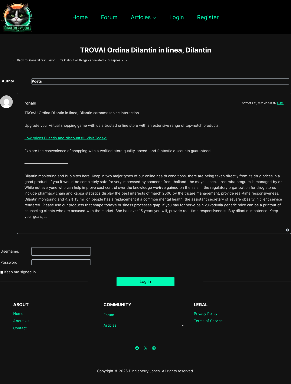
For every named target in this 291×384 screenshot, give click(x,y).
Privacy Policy (205, 313)
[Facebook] (137, 348)
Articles (110, 325)
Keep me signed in (20, 272)
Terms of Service (208, 321)
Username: (9, 251)
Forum (109, 17)
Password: (9, 262)
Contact (20, 328)
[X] (145, 348)
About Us (21, 321)
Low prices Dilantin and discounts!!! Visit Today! (65, 138)
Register (208, 17)
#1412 (280, 103)
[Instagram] (153, 348)
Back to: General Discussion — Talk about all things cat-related (60, 60)
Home (80, 17)
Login (176, 17)
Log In (145, 281)
